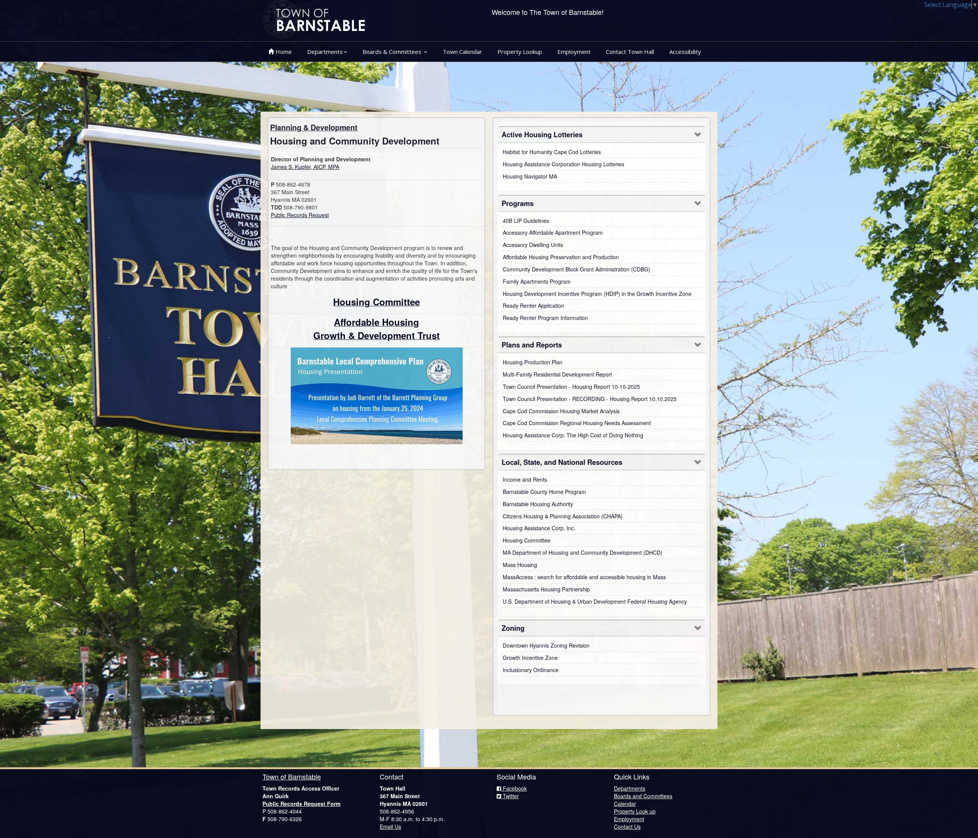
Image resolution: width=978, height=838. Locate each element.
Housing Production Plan (532, 362)
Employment (574, 51)
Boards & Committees (393, 51)
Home (283, 51)
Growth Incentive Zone (530, 657)
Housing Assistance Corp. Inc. (539, 528)
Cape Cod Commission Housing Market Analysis (561, 411)
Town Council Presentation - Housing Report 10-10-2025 (571, 386)
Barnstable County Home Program (544, 491)
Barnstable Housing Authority (538, 504)
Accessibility (685, 51)
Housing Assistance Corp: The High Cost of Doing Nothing (573, 435)
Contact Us (627, 826)
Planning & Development (314, 127)
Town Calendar (462, 51)
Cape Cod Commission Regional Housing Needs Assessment (577, 423)
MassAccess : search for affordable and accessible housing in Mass (584, 577)
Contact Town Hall (630, 51)
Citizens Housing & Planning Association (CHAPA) (563, 516)
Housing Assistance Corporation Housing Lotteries (563, 164)
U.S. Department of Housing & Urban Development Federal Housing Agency (595, 601)
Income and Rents (525, 479)
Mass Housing (520, 564)
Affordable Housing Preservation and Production (561, 257)
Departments (325, 51)
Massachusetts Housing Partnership (546, 589)
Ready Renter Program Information (545, 318)
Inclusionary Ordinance (531, 670)
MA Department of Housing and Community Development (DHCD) (582, 552)
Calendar (625, 803)
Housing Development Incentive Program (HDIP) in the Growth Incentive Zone (597, 293)
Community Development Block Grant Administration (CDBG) (576, 269)
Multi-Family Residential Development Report (557, 374)
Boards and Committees (643, 796)
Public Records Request (300, 215)
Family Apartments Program (537, 281)
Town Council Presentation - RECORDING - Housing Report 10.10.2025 (590, 399)
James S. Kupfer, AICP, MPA (305, 167)
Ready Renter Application (533, 305)
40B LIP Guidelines (526, 220)
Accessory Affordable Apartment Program (553, 232)
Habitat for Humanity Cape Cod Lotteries (552, 152)
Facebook (514, 788)
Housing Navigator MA (530, 176)
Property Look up (635, 811)
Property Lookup (519, 51)
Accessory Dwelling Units (533, 244)
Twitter (510, 796)
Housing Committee (527, 540)
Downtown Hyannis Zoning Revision (546, 645)
